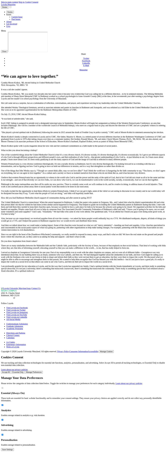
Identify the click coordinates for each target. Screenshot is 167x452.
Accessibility (93, 351)
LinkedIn (86, 63)
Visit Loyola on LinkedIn (16, 317)
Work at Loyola (12, 347)
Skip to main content (9, 2)
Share (83, 54)
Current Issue (16, 17)
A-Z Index (10, 342)
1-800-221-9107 (22, 298)
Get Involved (11, 24)
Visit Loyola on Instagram (17, 312)
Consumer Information (78, 351)
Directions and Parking (15, 333)
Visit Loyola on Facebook (17, 308)
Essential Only (17, 372)
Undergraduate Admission (17, 324)
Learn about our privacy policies (14, 369)
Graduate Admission (14, 326)
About (8, 21)
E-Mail (86, 65)
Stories (4, 7)
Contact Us (36, 288)
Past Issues (15, 19)
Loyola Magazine (8, 4)
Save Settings (7, 450)
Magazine (83, 70)
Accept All (6, 372)
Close (4, 51)
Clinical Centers (12, 335)
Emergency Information (16, 344)
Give (8, 26)
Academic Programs (14, 328)
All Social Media (13, 319)
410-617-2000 (7, 298)
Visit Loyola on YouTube (16, 315)
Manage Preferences (34, 372)
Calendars (10, 338)
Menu (3, 31)
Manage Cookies (106, 352)
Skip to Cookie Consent (28, 2)
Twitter (86, 58)
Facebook (86, 61)
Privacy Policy (63, 351)
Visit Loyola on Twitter (15, 310)
